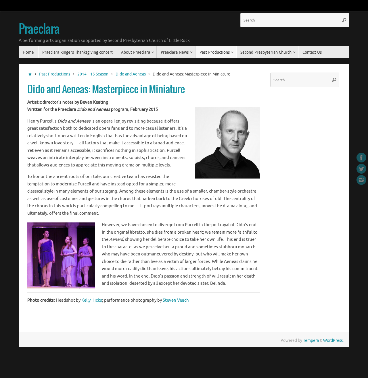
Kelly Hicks (91, 300)
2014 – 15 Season (92, 74)
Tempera (311, 340)
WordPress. (333, 340)
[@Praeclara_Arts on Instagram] (361, 180)
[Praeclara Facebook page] (361, 157)
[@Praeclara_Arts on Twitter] (361, 169)
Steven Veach (176, 300)
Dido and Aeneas (131, 74)
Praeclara (39, 29)
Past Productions (54, 74)
